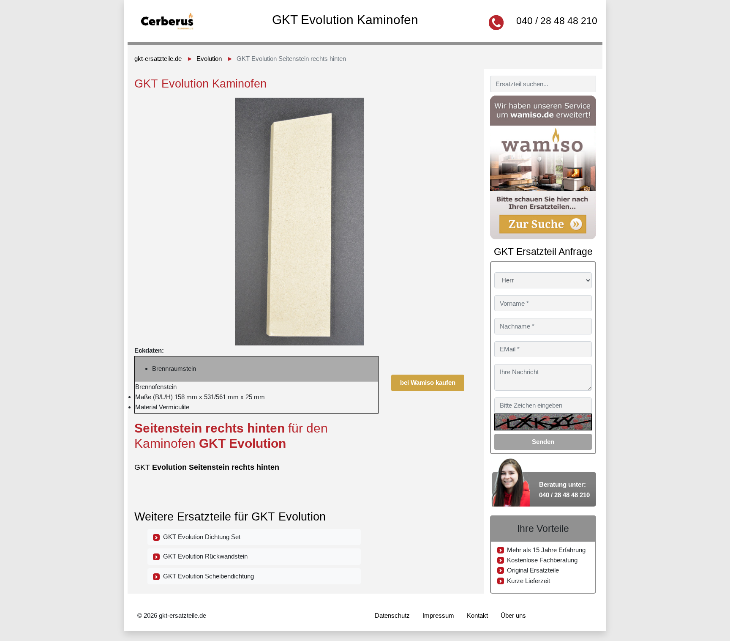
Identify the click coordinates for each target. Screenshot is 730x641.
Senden (543, 441)
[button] (456, 105)
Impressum (438, 615)
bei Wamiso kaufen (427, 382)
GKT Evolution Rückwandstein (204, 556)
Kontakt (477, 615)
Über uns (513, 615)
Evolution (209, 58)
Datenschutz (392, 615)
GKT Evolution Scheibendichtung (207, 576)
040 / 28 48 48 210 (556, 20)
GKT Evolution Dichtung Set (200, 536)
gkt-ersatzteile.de (158, 58)
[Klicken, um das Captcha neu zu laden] (543, 422)
